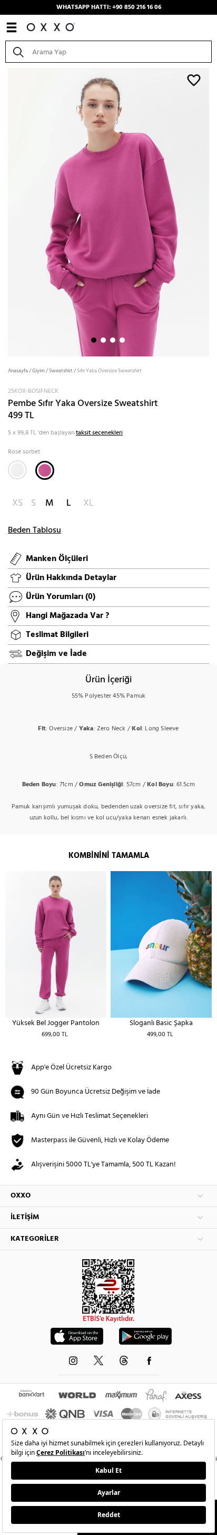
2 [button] (103, 340)
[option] (108, 211)
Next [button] (5, 211)
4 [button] (122, 340)
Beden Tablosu (34, 530)
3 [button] (112, 340)
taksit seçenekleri (99, 433)
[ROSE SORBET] (44, 470)
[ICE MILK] (17, 469)
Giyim (38, 370)
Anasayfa (18, 370)
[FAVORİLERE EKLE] (194, 79)
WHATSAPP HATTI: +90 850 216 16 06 (108, 7)
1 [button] (93, 340)
